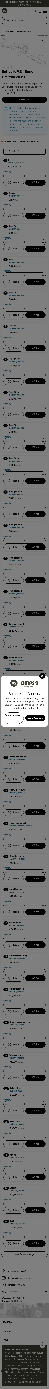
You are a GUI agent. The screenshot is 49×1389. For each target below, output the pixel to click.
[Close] (42, 676)
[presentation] (24, 694)
